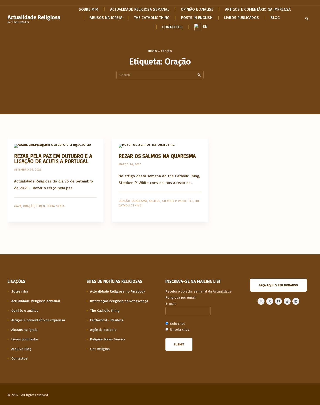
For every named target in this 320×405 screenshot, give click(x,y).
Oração (28, 206)
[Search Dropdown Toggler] (306, 19)
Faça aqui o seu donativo (278, 285)
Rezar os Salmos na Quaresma (157, 155)
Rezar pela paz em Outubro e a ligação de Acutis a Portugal (53, 158)
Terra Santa (56, 206)
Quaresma (139, 200)
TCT (191, 200)
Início (152, 51)
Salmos (154, 200)
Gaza (17, 206)
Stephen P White (174, 200)
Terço (40, 206)
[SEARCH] (199, 75)
